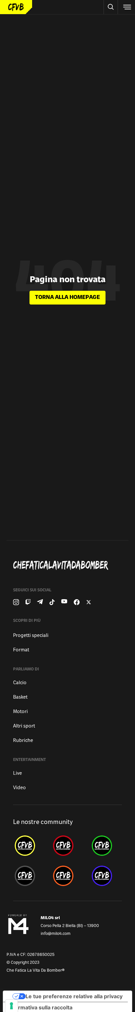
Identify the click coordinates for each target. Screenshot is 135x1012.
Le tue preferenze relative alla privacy (74, 996)
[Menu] (126, 7)
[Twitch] (28, 602)
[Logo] (16, 7)
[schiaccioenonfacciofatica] (67, 876)
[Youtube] (64, 602)
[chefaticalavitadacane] (106, 876)
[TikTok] (52, 602)
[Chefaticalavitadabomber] (70, 565)
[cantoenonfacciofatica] (67, 845)
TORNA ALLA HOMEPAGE (67, 297)
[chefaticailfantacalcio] (106, 845)
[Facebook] (77, 602)
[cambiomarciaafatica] (29, 876)
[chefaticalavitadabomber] (29, 845)
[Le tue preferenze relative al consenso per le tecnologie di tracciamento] (11, 1006)
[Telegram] (40, 602)
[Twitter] (88, 602)
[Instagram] (16, 602)
